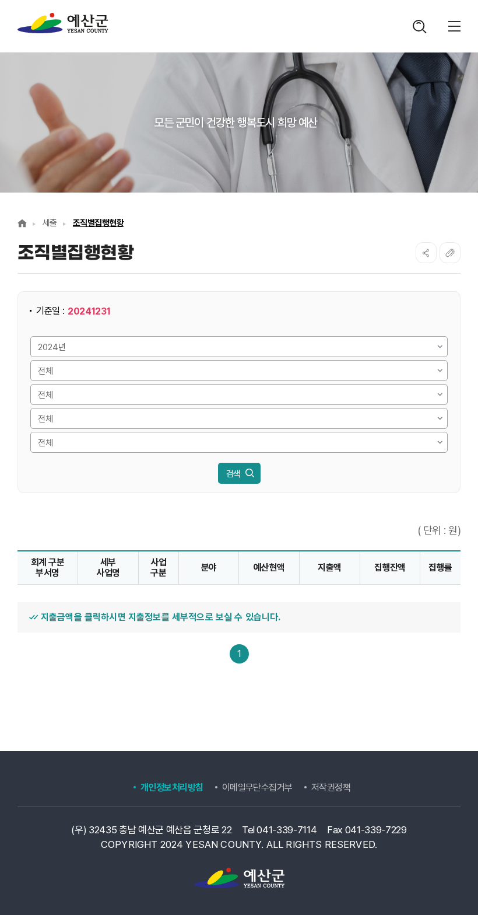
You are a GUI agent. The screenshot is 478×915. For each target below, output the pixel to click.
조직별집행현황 (98, 223)
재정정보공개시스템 (62, 23)
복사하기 (450, 252)
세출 (50, 223)
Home (22, 223)
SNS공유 (426, 252)
